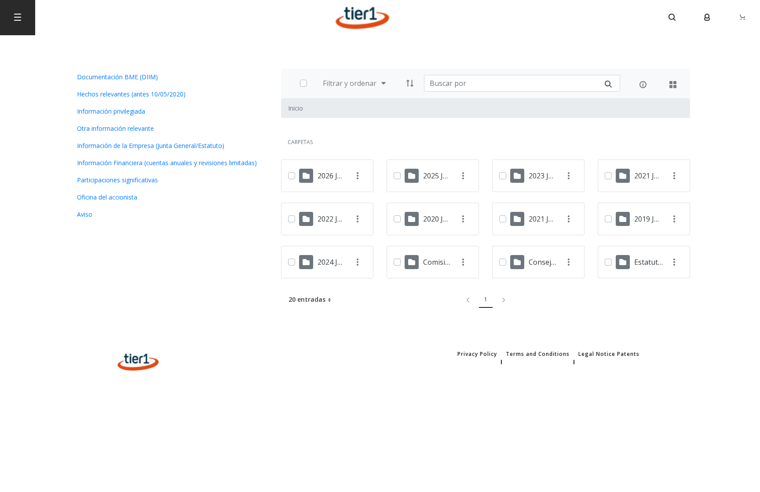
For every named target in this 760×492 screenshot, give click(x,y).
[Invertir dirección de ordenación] (410, 83)
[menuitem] (169, 77)
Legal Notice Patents (608, 354)
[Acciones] (357, 176)
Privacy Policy (477, 354)
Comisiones (442, 262)
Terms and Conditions (538, 354)
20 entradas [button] (313, 300)
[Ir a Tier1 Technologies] (362, 18)
